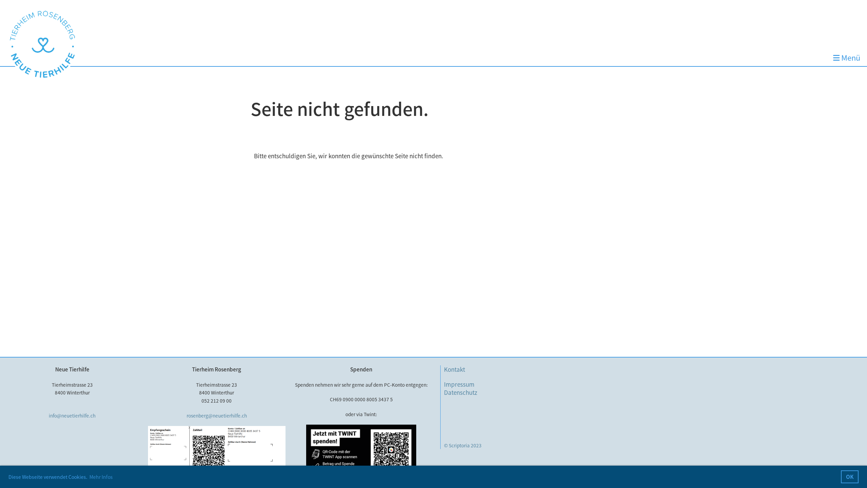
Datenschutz (460, 392)
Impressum (459, 384)
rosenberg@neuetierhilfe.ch (217, 415)
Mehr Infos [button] (101, 476)
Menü (850, 58)
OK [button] (850, 477)
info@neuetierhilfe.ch (72, 415)
